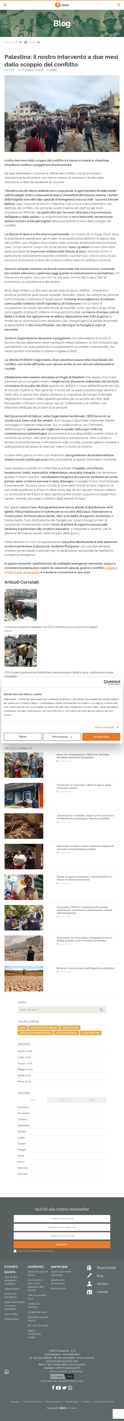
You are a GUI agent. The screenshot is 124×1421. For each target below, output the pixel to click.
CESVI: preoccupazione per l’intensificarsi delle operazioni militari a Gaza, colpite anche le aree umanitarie (59, 676)
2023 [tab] (91, 1099)
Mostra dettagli (104, 727)
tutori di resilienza (66, 1033)
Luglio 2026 (24, 1057)
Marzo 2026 (24, 1081)
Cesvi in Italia (11, 1314)
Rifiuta (22, 736)
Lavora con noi (58, 1288)
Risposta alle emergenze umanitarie (11, 1280)
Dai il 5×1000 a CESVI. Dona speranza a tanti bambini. (36, 1285)
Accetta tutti (101, 736)
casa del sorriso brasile (43, 1028)
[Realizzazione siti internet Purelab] (62, 1408)
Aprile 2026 (24, 1075)
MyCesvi (102, 1283)
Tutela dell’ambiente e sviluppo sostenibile (15, 1305)
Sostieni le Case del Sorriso (38, 1273)
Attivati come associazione (58, 1282)
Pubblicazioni (12, 1319)
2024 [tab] (62, 1099)
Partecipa (59, 1266)
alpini (23, 1028)
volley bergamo (91, 1033)
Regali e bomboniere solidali (34, 1333)
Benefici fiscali (72, 1401)
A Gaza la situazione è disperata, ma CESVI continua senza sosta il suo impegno (51, 628)
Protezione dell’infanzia (11, 1295)
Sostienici (36, 1266)
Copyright (14, 1401)
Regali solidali (106, 1267)
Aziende (102, 1291)
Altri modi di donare (38, 1325)
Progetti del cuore (37, 1312)
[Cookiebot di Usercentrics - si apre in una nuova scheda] (106, 682)
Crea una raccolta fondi (37, 1297)
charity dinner (70, 1028)
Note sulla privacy (54, 1401)
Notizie (9, 70)
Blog (100, 1275)
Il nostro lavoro (11, 1269)
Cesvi (53, 70)
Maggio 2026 (25, 1069)
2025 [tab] (32, 1099)
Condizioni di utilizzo (32, 1401)
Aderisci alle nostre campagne (61, 1273)
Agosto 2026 (25, 1051)
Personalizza (60, 736)
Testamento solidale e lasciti (38, 1319)
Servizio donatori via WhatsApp (66, 1371)
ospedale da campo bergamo (35, 1033)
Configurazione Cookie (104, 1401)
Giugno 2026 (25, 1063)
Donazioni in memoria (34, 1305)
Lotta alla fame (12, 1288)
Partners (86, 1401)
